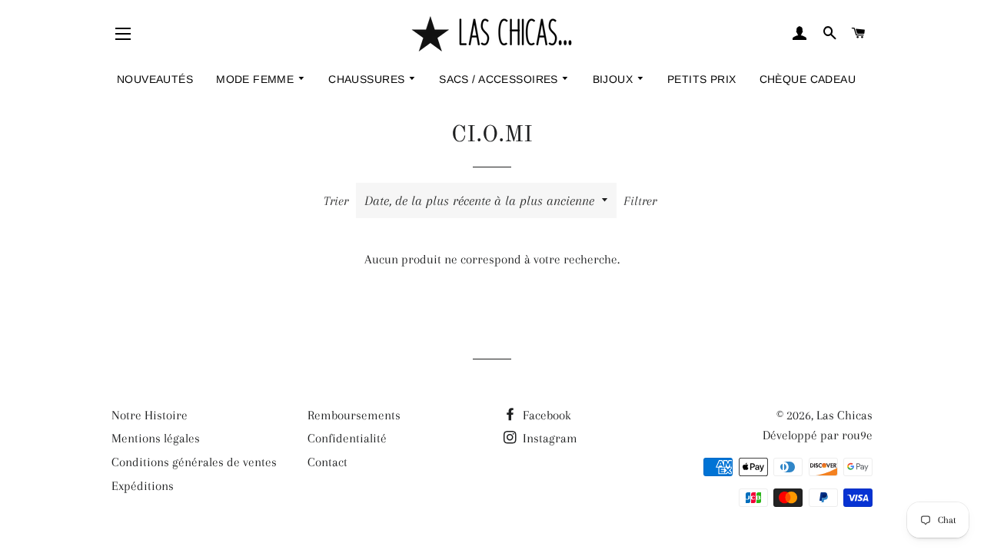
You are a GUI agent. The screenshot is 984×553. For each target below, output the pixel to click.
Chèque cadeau (808, 79)
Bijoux (615, 79)
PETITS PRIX (701, 79)
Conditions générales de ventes (194, 462)
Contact (327, 462)
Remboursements (354, 415)
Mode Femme (257, 79)
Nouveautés (155, 79)
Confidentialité (347, 438)
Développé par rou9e (818, 435)
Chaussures (368, 79)
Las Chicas (844, 415)
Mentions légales (155, 438)
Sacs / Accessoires (500, 79)
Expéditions (142, 485)
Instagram (548, 438)
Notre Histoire (149, 415)
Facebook (545, 415)
